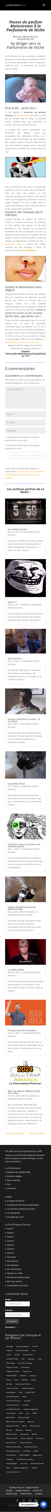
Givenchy (33, 1375)
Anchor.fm (37, 1490)
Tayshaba (9, 1459)
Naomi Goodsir (11, 1434)
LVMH (35, 1413)
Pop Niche (26, 1451)
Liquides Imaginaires (30, 1409)
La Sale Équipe (13, 1213)
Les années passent (17, 529)
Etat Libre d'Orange (25, 1363)
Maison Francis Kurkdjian (15, 1422)
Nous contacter (13, 1180)
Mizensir (9, 1430)
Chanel (17, 1355)
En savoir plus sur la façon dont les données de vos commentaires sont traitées (25, 474)
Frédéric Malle (11, 1375)
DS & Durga (10, 1363)
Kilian (24, 1396)
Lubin (21, 1413)
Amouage (9, 1346)
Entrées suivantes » (37, 1133)
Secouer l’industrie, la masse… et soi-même (24, 720)
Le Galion (25, 1405)
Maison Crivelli (23, 1417)
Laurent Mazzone (12, 1405)
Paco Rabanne (11, 1442)
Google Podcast (23, 1490)
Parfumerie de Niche (13, 1447)
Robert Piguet (24, 1455)
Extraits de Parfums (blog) (18, 1277)
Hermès (9, 1384)
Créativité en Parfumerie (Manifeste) (23, 1205)
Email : (8, 1299)
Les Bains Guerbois (13, 1409)
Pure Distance (11, 1455)
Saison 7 (10, 1253)
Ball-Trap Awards (27, 912)
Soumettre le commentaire (26, 455)
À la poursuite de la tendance (22, 1030)
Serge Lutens (37, 1455)
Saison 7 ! (12, 602)
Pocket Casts (11, 1493)
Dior (23, 1359)
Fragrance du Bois (12, 1371)
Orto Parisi (40, 1438)
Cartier (8, 1355)
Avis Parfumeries (14, 1269)
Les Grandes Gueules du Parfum (21, 1209)
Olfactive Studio (12, 1438)
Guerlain (25, 1380)
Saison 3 (10, 1236)
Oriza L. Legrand (27, 1438)
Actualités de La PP (15, 1217)
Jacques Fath (30, 1392)
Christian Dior (28, 1355)
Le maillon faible (16, 969)
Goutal (8, 1380)
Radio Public (26, 1493)
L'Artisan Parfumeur (13, 1401)
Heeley (33, 1380)
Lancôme (27, 1401)
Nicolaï (34, 1434)
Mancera (31, 1422)
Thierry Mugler (11, 1463)
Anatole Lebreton (22, 1346)
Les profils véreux (16, 783)
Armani (35, 1346)
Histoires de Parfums (23, 1384)
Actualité (25, 604)
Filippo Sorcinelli (12, 1367)
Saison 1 (10, 1228)
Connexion (11, 1188)
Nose (26, 303)
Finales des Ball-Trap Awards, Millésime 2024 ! (22, 908)
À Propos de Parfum (15, 1201)
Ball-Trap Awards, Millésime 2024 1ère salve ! (24, 1092)
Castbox (38, 1493)
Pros (9, 1184)
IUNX (20, 1392)
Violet (8, 1468)
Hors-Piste (11, 1257)
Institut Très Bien (12, 1388)
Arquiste (9, 1350)
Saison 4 (10, 1241)
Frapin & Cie (27, 1371)
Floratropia (25, 1367)
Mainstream (22, 115)
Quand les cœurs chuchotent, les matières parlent (24, 845)
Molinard (19, 1430)
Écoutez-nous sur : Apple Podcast (24, 1487)
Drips (40, 1359)
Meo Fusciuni (35, 1426)
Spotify (9, 1490)
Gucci (16, 1380)
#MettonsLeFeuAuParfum (32, 355)
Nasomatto (24, 1434)
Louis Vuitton (10, 1413)
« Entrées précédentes (15, 1133)
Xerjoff (34, 1468)
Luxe (27, 1413)
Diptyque (31, 1359)
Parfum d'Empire (26, 1442)
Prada (36, 1451)
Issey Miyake (10, 1392)
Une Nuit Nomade (37, 1463)
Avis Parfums (12, 1261)
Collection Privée (12, 1359)
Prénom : (9, 1310)
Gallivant (23, 1375)
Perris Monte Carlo (13, 1451)
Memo (24, 1426)
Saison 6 (10, 1249)
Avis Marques (13, 1265)
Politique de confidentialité (18, 1172)
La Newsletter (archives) (17, 1285)
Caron (34, 1350)
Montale (29, 1430)
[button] (43, 1504)
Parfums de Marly (30, 1447)
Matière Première (12, 1426)
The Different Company (24, 1459)
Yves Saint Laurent (13, 1472)
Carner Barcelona (22, 1350)
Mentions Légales (14, 1176)
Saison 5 (10, 1245)
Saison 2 (10, 1232)
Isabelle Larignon (28, 1388)
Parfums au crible (14, 1273)
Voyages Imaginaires (21, 1468)
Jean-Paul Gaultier (12, 1396)
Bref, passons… (15, 658)
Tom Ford (23, 1463)
